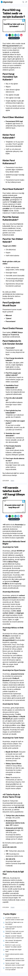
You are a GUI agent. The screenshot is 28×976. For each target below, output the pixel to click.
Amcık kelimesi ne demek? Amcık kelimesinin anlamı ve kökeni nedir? (14, 959)
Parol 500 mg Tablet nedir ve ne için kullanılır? (14, 923)
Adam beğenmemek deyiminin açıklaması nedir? (13, 927)
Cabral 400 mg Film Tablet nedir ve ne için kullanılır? (14, 968)
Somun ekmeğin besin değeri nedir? (13, 950)
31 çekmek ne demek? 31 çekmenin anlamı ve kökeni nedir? (14, 918)
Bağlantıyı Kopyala (15, 38)
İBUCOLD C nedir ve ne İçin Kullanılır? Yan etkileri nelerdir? (13, 946)
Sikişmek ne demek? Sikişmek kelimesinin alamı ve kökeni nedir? (14, 937)
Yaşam (12, 907)
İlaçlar (12, 480)
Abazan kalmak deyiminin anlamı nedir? (14, 955)
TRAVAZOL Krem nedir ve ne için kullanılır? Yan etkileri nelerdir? (14, 932)
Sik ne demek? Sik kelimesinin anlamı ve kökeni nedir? (13, 941)
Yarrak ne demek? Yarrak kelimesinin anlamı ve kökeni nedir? (14, 964)
